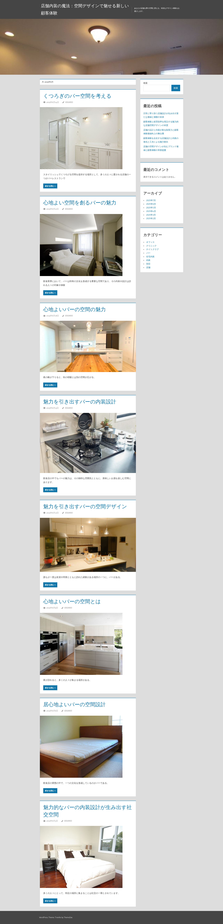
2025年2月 (151, 218)
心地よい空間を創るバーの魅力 (79, 202)
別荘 (148, 263)
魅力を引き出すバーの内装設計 (79, 401)
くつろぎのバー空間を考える (77, 96)
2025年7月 (151, 200)
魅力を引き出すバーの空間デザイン (85, 506)
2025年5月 (151, 207)
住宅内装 (150, 256)
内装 (148, 260)
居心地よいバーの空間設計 (74, 704)
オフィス (150, 242)
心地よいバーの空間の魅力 (74, 309)
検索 (145, 83)
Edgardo (69, 102)
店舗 (148, 267)
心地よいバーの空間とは (72, 601)
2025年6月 (151, 204)
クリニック (151, 245)
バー (148, 253)
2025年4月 (151, 211)
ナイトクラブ (152, 249)
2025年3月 (151, 214)
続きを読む (49, 186)
